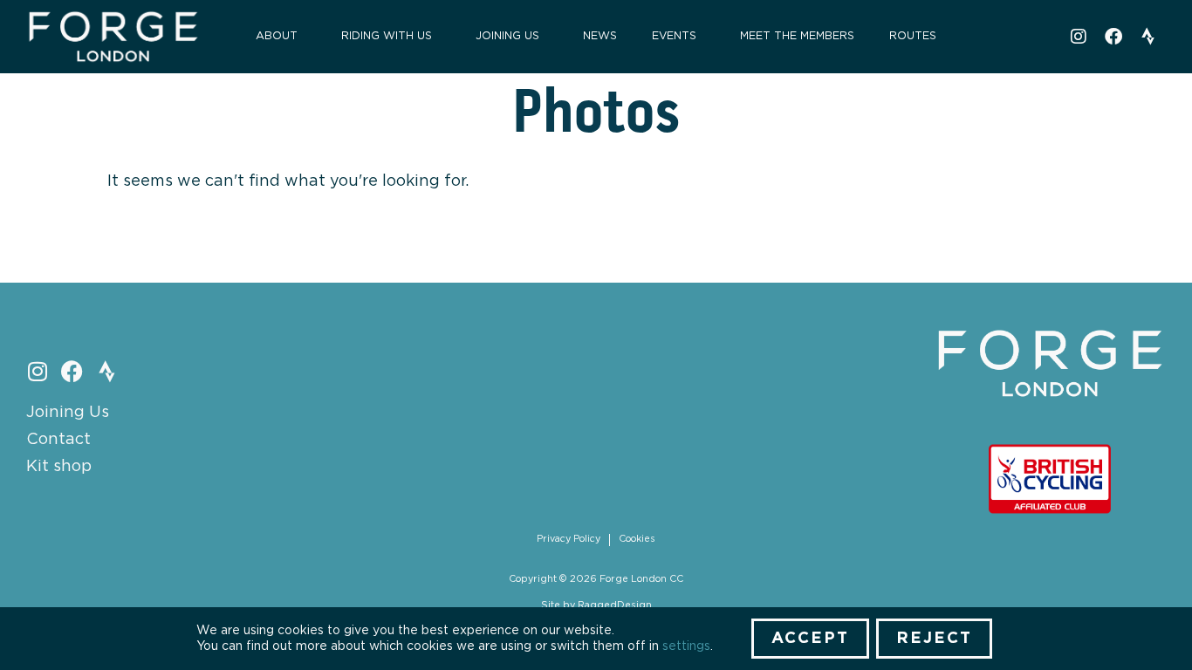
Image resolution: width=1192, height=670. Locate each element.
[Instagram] (1078, 36)
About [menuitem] (277, 36)
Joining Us (67, 413)
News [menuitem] (600, 36)
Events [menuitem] (674, 36)
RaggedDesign (615, 605)
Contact (58, 440)
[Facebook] (1113, 36)
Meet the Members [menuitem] (797, 36)
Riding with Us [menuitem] (386, 36)
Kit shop (59, 467)
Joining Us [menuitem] (507, 36)
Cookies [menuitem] (637, 539)
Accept (810, 639)
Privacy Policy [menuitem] (568, 539)
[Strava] (1148, 36)
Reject (934, 639)
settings (686, 646)
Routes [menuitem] (912, 36)
